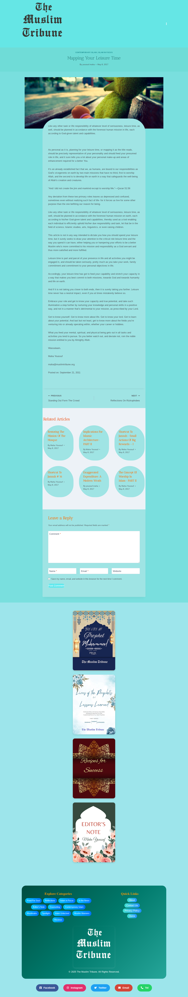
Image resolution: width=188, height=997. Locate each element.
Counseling (55, 907)
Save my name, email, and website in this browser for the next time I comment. (86, 579)
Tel (146, 987)
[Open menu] (166, 24)
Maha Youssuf (56, 445)
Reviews (58, 920)
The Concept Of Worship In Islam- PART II (128, 476)
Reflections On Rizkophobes (125, 398)
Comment (55, 534)
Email (84, 571)
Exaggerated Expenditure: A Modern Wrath (92, 476)
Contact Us (132, 905)
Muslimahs (32, 913)
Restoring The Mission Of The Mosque (56, 436)
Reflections (50, 900)
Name (53, 571)
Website (117, 571)
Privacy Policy (132, 910)
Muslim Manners (81, 913)
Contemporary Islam (86, 52)
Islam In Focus (105, 52)
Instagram (76, 987)
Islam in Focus (66, 900)
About (132, 900)
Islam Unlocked (62, 913)
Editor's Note (39, 907)
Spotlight (46, 913)
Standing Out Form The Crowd (63, 398)
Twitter (102, 987)
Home (132, 916)
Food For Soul (33, 900)
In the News (84, 900)
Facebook (49, 987)
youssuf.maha (88, 64)
